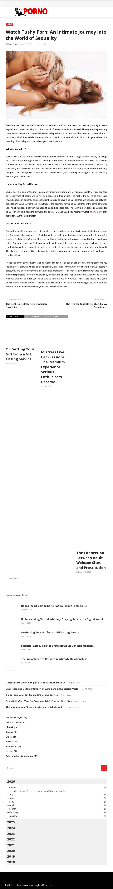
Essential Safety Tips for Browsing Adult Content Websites (57, 645)
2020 (11, 850)
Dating (9, 24)
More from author (35, 316)
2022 (11, 839)
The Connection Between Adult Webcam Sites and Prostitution (91, 560)
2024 (11, 828)
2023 (11, 833)
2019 (11, 856)
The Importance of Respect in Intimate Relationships (54, 659)
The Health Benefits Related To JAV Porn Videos (86, 305)
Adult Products (14, 722)
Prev (11, 578)
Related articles (15, 316)
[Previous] (8, 672)
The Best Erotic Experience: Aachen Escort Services (26, 305)
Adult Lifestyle (14, 717)
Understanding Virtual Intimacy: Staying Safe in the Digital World (62, 619)
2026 (11, 781)
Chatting (11, 727)
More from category (57, 316)
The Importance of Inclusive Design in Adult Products (40, 3)
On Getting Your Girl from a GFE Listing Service (20, 354)
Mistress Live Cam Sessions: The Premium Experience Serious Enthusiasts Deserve (53, 367)
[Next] (13, 672)
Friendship (11, 746)
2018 (11, 862)
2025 (11, 822)
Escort (9, 741)
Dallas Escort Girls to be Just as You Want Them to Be (54, 606)
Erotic (9, 736)
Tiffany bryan (12, 44)
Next (17, 578)
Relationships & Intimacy (19, 755)
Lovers (9, 751)
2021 (11, 845)
